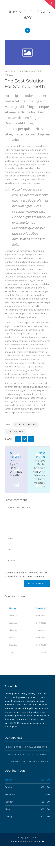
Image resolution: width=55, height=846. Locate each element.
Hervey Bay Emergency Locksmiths (25, 754)
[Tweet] (24, 439)
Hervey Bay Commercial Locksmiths (26, 747)
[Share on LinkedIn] (31, 439)
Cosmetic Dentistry (25, 424)
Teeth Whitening (15, 431)
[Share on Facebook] (18, 439)
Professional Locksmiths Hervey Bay (27, 761)
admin (25, 71)
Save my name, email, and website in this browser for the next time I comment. (26, 574)
